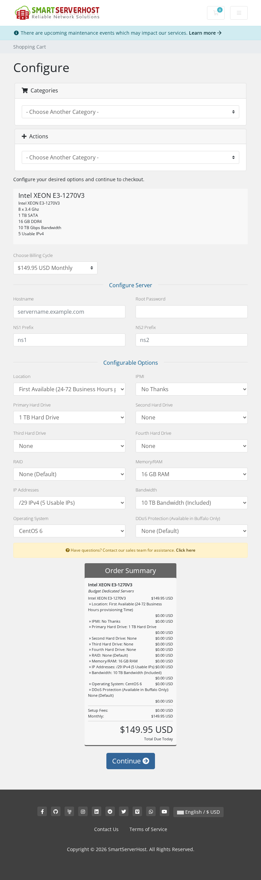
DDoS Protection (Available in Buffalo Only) (178, 518)
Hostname (23, 299)
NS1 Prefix (23, 327)
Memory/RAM (149, 462)
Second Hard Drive (154, 405)
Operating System (30, 518)
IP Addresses (26, 490)
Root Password (151, 299)
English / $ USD (202, 812)
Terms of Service (148, 829)
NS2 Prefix (146, 327)
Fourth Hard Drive (153, 433)
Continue (127, 760)
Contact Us (106, 829)
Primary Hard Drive (32, 405)
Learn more (203, 33)
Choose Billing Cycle (33, 255)
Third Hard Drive (29, 433)
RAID (18, 462)
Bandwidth (146, 490)
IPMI (140, 376)
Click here (185, 550)
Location (22, 376)
